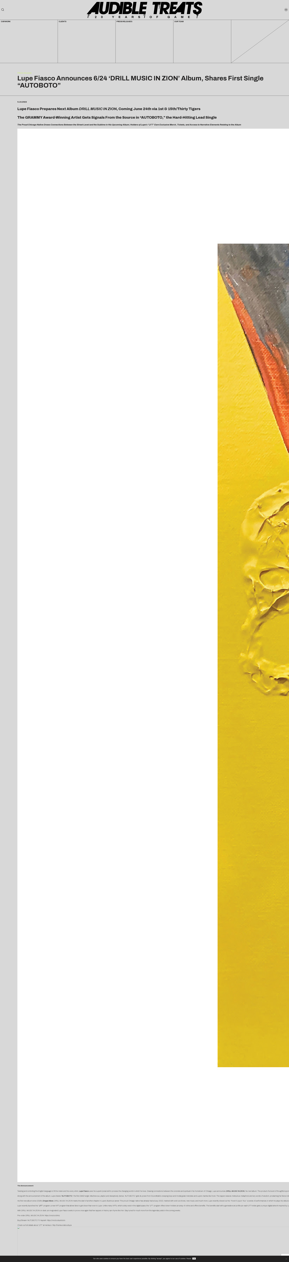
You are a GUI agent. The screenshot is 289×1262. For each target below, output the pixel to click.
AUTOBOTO (151, 117)
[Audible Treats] (144, 9)
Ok (194, 1258)
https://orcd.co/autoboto (56, 1220)
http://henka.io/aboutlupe (62, 1225)
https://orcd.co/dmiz (52, 1215)
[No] (286, 1259)
